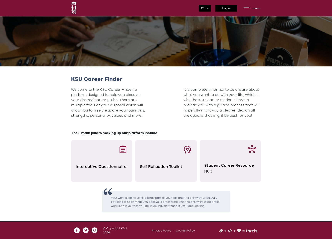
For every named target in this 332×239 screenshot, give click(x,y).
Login (226, 8)
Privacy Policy (161, 230)
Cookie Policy (185, 230)
